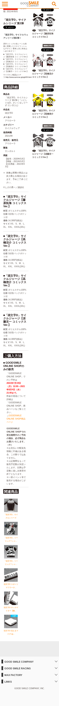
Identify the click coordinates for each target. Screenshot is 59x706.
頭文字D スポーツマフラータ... (11, 585)
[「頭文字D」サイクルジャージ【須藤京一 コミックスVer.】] (44, 146)
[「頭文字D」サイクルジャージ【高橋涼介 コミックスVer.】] (44, 66)
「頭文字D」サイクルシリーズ (11, 516)
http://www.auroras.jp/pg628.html (18, 77)
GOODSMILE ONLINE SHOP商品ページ (16, 418)
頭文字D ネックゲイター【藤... (11, 609)
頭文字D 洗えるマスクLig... (11, 632)
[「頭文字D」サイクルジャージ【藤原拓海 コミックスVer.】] (44, 26)
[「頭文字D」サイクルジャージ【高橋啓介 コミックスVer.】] (44, 106)
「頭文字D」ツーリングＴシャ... (11, 539)
